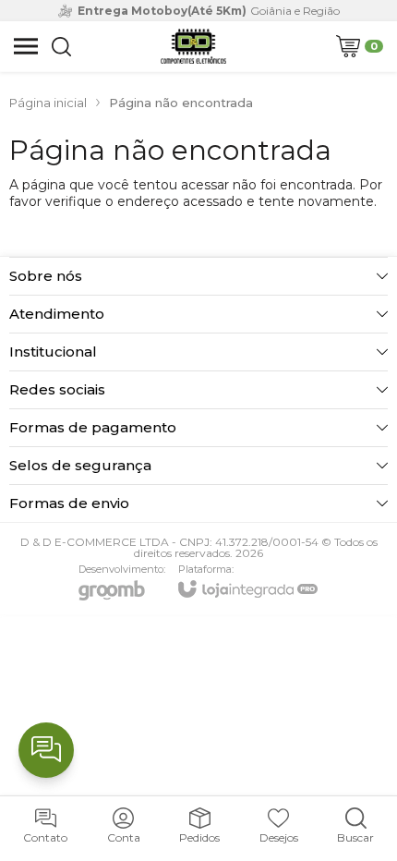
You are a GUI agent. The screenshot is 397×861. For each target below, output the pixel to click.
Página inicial (48, 102)
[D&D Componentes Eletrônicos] (193, 46)
